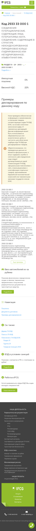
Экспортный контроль (12, 439)
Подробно (5, 70)
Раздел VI (7, 340)
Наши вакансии (9, 390)
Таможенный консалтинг (13, 465)
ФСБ (8, 423)
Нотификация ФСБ (10, 416)
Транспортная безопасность (14, 447)
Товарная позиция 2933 (12, 347)
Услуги (18, 494)
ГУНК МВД (10, 431)
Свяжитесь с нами (17, 7)
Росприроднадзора (13, 434)
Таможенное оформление (13, 456)
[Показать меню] (31, 3)
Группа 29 (7, 344)
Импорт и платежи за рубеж (14, 453)
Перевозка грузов (10, 459)
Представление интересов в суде (15, 468)
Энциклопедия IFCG (11, 479)
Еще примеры (18, 262)
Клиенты (18, 499)
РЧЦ (8, 426)
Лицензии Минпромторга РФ (14, 418)
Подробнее (8, 292)
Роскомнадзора (12, 429)
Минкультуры (12, 436)
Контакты (18, 502)
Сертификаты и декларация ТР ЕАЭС (17, 441)
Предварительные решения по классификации (15, 471)
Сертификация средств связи (14, 444)
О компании (18, 496)
